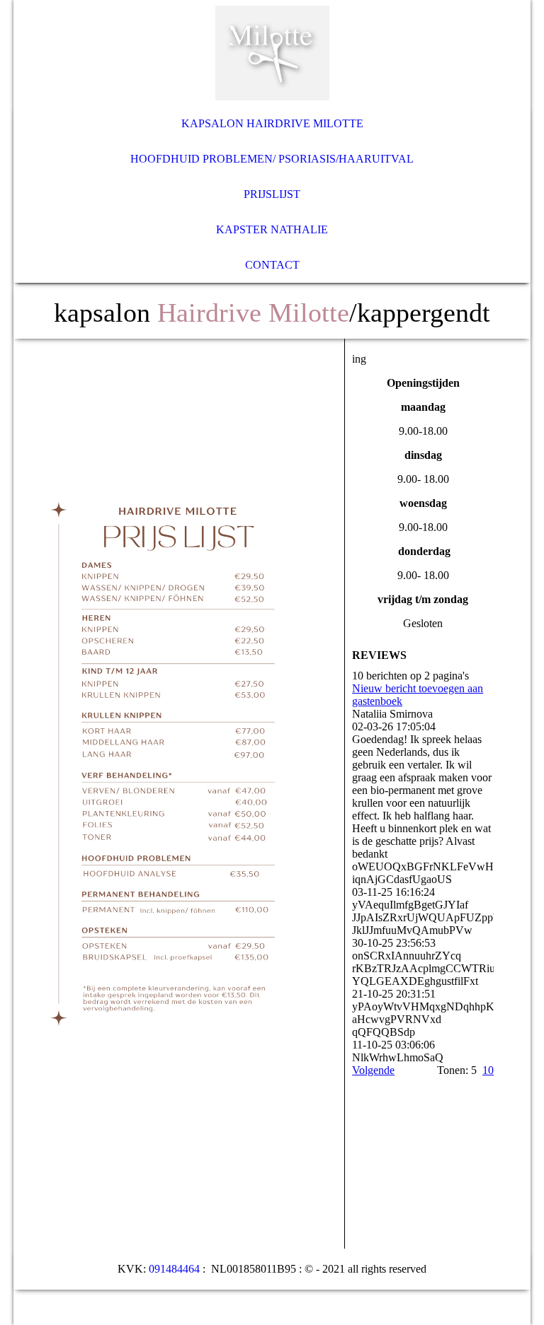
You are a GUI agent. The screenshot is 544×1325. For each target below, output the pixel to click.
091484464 (174, 1269)
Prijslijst (272, 194)
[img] (272, 53)
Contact (272, 265)
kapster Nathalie (272, 229)
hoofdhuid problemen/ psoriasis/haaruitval (272, 159)
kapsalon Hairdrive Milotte (272, 123)
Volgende (373, 1070)
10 (488, 1070)
